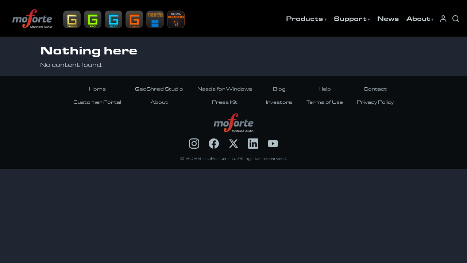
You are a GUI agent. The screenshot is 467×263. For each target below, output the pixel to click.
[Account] (443, 18)
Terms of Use (324, 102)
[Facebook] (214, 143)
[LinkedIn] (253, 143)
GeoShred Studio (159, 89)
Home (97, 89)
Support (350, 18)
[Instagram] (194, 143)
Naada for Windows (224, 89)
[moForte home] (233, 122)
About (418, 18)
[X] (233, 143)
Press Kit (225, 102)
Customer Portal (97, 102)
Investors (279, 102)
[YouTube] (273, 143)
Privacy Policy (375, 102)
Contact (375, 89)
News (388, 18)
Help (325, 89)
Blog (279, 89)
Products (304, 18)
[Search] (455, 18)
